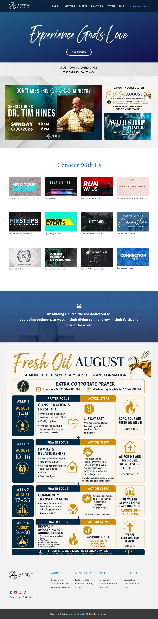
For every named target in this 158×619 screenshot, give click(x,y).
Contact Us (129, 580)
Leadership (57, 580)
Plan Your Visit (131, 583)
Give (125, 587)
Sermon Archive (108, 583)
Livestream (105, 580)
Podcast (103, 587)
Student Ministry (84, 583)
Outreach (80, 587)
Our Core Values (59, 583)
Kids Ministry (82, 580)
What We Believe (60, 587)
